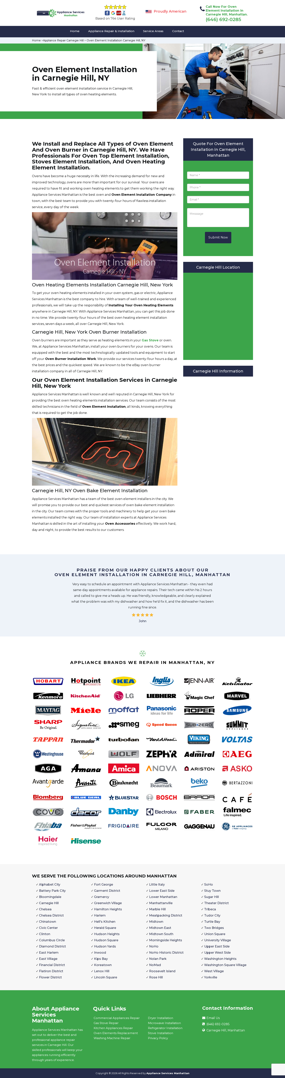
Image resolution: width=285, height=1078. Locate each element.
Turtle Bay (212, 921)
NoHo (153, 946)
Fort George (103, 884)
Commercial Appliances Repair (117, 1018)
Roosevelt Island (162, 971)
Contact (178, 31)
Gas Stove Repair (106, 1023)
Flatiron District (51, 971)
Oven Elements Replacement (116, 1033)
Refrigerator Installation (165, 1028)
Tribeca (210, 909)
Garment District (107, 891)
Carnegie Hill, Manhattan (225, 1030)
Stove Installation (160, 1033)
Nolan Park (158, 959)
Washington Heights (220, 959)
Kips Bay (101, 959)
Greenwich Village (108, 903)
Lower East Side (161, 891)
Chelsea (45, 909)
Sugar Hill (211, 897)
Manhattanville (161, 903)
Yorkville (210, 977)
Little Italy (157, 884)
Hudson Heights (107, 934)
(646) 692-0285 (223, 19)
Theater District (216, 903)
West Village (214, 971)
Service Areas (153, 31)
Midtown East (160, 928)
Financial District (52, 965)
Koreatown (103, 965)
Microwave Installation (164, 1023)
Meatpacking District (165, 915)
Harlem (100, 915)
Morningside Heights (165, 940)
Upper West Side (217, 952)
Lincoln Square (105, 977)
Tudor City (212, 915)
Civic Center (48, 928)
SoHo (208, 884)
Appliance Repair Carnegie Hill (63, 40)
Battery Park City (52, 891)
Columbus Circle (52, 940)
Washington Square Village (225, 965)
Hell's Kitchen (104, 921)
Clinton (44, 934)
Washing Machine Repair (112, 1038)
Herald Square (105, 928)
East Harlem (49, 952)
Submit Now (218, 237)
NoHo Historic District (166, 952)
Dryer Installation (160, 1018)
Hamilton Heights (108, 909)
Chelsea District (51, 915)
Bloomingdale (50, 897)
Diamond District (52, 946)
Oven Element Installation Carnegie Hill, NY (116, 40)
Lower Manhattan (163, 897)
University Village (217, 940)
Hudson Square (106, 940)
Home (74, 31)
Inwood (100, 952)
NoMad (155, 965)
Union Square (214, 934)
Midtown (156, 921)
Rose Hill (156, 977)
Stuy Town (212, 891)
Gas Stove (150, 340)
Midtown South (161, 934)
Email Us (213, 1018)
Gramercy (101, 897)
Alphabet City (49, 884)
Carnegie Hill (49, 903)
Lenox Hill (101, 971)
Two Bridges (214, 928)
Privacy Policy (158, 1038)
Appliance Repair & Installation (111, 31)
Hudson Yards (105, 946)
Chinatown (47, 921)
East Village (48, 959)
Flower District (50, 977)
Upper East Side (217, 946)
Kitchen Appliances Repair (113, 1028)
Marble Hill (157, 909)
